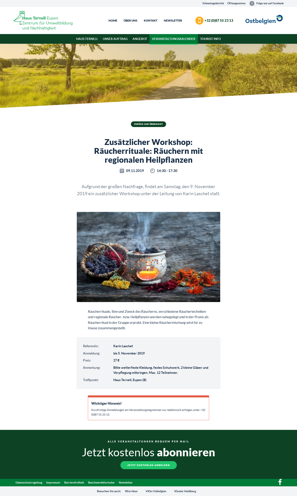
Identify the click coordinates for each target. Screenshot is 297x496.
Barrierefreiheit (74, 482)
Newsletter (173, 20)
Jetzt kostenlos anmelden (148, 465)
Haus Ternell (87, 39)
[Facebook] (280, 484)
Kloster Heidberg (185, 491)
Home (112, 20)
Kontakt (150, 20)
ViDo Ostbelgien (156, 491)
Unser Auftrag (115, 39)
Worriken (131, 491)
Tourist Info (210, 39)
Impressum (53, 482)
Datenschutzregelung (29, 482)
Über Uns (130, 20)
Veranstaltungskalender (173, 39)
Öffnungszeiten (236, 3)
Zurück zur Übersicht (148, 124)
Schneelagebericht (213, 3)
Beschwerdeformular (101, 482)
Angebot (140, 39)
